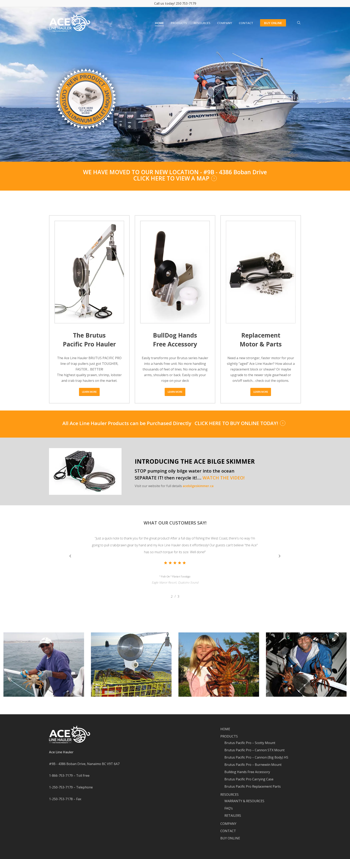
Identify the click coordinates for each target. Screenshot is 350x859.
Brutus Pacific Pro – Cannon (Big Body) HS (256, 757)
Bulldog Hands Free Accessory (247, 772)
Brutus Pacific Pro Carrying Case (248, 779)
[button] (89, 392)
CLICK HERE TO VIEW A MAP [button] (171, 178)
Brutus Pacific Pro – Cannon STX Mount (254, 750)
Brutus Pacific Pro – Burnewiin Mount (253, 764)
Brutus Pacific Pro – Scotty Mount (249, 743)
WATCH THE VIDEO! (223, 478)
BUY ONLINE (230, 838)
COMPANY (228, 823)
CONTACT (228, 831)
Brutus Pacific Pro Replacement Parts (252, 786)
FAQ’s (228, 808)
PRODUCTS (229, 736)
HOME (225, 729)
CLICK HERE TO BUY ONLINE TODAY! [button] (236, 423)
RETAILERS (232, 815)
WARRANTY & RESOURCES (244, 801)
